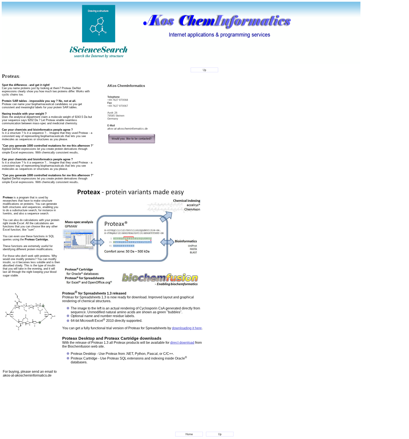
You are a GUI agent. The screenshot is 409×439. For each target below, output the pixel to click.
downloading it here (187, 328)
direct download (182, 342)
